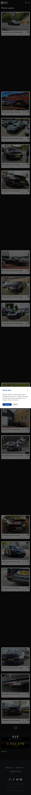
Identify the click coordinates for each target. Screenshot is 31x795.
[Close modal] (27, 390)
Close (15, 404)
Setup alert (7, 404)
